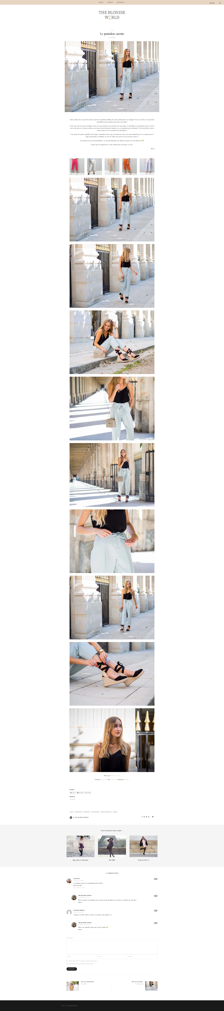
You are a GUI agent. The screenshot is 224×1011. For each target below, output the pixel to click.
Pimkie (127, 779)
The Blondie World (82, 817)
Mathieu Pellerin (115, 775)
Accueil (101, 2)
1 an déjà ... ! (84, 984)
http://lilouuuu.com (79, 888)
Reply (156, 878)
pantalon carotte (106, 812)
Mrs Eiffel (112, 860)
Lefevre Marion (79, 910)
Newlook (103, 779)
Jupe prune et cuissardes (80, 860)
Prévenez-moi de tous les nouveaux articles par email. (81, 964)
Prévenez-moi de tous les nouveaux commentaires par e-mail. (83, 961)
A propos (110, 2)
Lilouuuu (77, 878)
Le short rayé (139, 984)
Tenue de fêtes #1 (143, 860)
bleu (71, 812)
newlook (86, 812)
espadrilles (78, 812)
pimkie (115, 812)
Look (112, 30)
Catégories (120, 2)
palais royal (95, 812)
